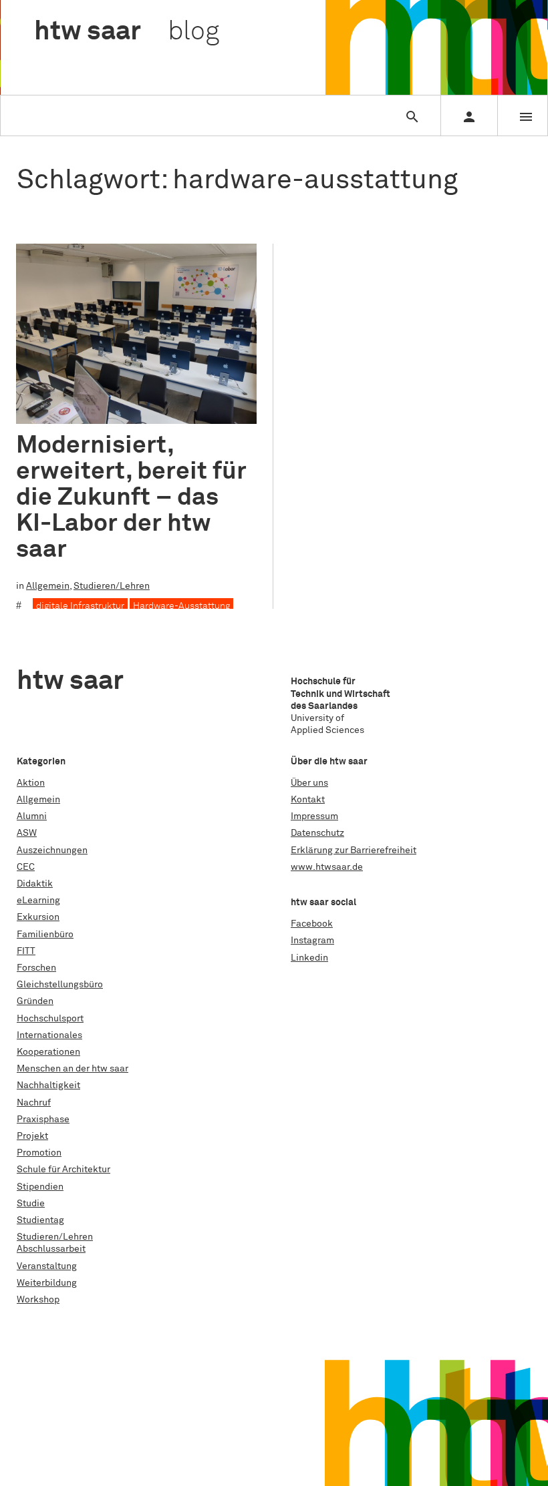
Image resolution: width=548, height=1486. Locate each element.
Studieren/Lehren (112, 586)
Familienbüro (45, 934)
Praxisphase (43, 1119)
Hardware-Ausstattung (181, 606)
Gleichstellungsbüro (60, 984)
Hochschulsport (50, 1018)
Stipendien (40, 1187)
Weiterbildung (47, 1283)
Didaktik (35, 884)
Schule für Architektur (63, 1169)
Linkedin (309, 958)
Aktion (31, 783)
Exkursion (38, 917)
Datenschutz (317, 833)
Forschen (36, 968)
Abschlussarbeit (51, 1249)
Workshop (38, 1299)
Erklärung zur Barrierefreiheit (353, 850)
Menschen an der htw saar (72, 1068)
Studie (31, 1203)
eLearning (38, 900)
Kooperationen (48, 1052)
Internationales (49, 1035)
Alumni (32, 816)
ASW (27, 833)
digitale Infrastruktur (80, 606)
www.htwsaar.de (327, 867)
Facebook (312, 924)
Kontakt (308, 799)
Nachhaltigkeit (48, 1085)
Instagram (312, 940)
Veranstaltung (47, 1266)
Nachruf (34, 1102)
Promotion (39, 1153)
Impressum (314, 816)
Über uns (309, 783)
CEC (26, 867)
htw (126, 32)
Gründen (35, 1001)
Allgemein (48, 586)
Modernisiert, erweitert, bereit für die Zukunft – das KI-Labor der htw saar (131, 497)
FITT (26, 951)
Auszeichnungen (52, 850)
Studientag (40, 1220)
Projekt (32, 1136)
